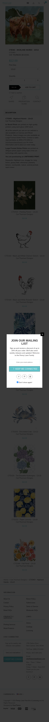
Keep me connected (26, 369)
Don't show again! (25, 382)
